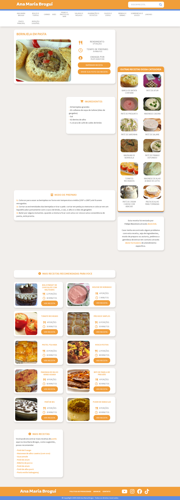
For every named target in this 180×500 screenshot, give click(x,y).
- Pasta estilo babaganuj (27, 472)
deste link (152, 224)
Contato (106, 491)
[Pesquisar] (160, 5)
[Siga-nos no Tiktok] (147, 492)
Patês (54, 439)
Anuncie (96, 491)
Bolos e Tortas (35, 14)
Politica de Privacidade (80, 491)
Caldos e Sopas (108, 14)
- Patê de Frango (23, 450)
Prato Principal (21, 22)
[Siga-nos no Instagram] (132, 492)
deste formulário (133, 243)
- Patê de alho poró (25, 469)
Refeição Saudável (36, 22)
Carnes (47, 14)
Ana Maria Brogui (21, 14)
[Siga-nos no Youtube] (124, 492)
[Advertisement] (38, 115)
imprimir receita (94, 65)
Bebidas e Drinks (122, 14)
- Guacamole (22, 456)
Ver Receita (49, 303)
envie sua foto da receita (94, 71)
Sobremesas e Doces (137, 14)
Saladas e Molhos (79, 14)
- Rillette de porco (24, 463)
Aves (54, 14)
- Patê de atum (23, 459)
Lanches (148, 14)
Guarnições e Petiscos (93, 14)
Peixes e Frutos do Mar (64, 14)
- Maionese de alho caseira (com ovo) (33, 453)
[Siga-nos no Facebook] (139, 492)
